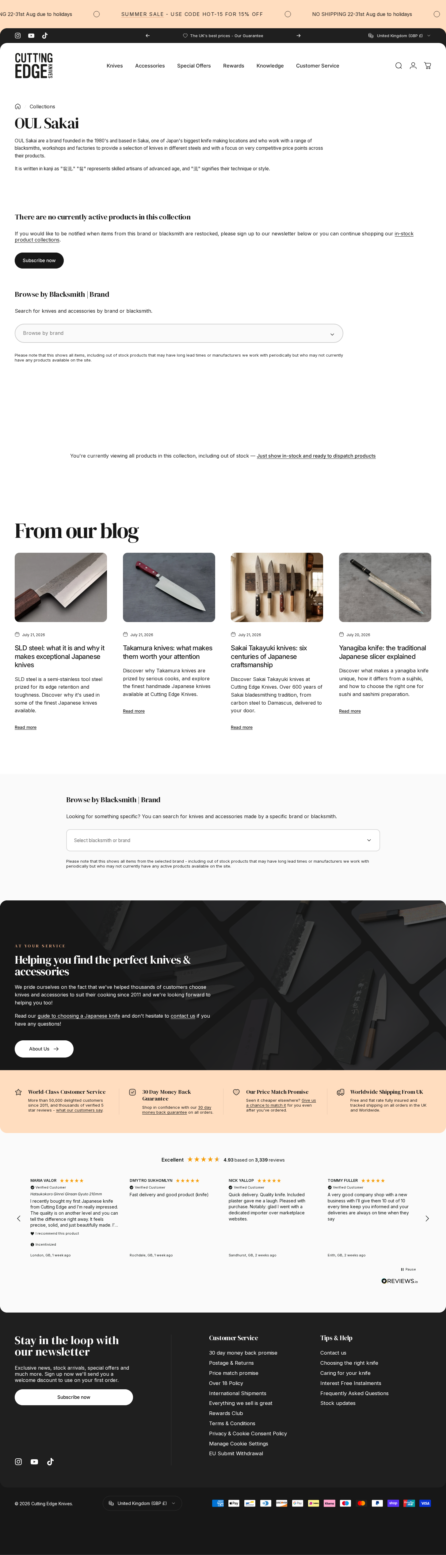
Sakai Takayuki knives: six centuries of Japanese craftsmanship (269, 656)
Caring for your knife (345, 1373)
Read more (25, 727)
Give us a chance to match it (281, 1103)
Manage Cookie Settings (238, 1444)
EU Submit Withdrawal (236, 1453)
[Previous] (147, 35)
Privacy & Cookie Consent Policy (248, 1433)
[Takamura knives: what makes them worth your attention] (169, 587)
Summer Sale (130, 14)
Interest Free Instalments (350, 1383)
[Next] (298, 35)
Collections (42, 106)
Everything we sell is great (241, 1403)
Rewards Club (226, 1413)
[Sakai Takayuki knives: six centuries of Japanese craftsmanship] (277, 587)
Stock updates (338, 1403)
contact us (183, 1016)
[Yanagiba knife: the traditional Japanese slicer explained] (385, 587)
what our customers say (79, 1110)
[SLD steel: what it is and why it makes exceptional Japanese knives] (61, 587)
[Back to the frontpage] (18, 106)
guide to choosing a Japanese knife (79, 1016)
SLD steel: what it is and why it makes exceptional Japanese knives (59, 656)
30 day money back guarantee (176, 1110)
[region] (223, 1218)
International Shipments (237, 1393)
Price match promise (233, 1373)
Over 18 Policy (226, 1383)
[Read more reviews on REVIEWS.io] (399, 1281)
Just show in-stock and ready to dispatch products (316, 456)
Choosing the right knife (349, 1363)
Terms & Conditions (232, 1423)
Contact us (333, 1353)
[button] (19, 1218)
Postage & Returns (231, 1363)
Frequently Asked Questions (354, 1393)
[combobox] (399, 35)
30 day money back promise (243, 1353)
